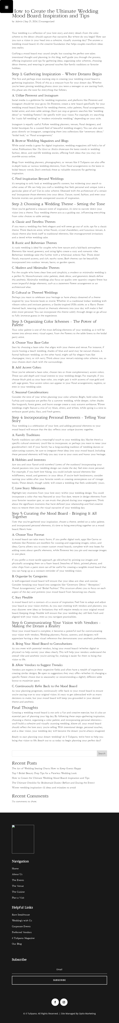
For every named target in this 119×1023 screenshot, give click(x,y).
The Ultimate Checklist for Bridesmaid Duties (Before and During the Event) (53, 782)
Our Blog (17, 943)
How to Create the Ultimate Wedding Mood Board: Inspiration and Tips (50, 778)
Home (15, 868)
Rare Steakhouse (21, 914)
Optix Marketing (87, 1013)
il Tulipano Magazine (24, 938)
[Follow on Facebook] (55, 1002)
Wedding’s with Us (22, 920)
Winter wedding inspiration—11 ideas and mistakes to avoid (44, 787)
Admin (19, 21)
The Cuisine (18, 891)
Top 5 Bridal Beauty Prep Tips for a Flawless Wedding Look (44, 773)
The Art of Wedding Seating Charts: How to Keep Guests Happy (46, 768)
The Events (18, 880)
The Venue (18, 886)
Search (101, 753)
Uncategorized (46, 21)
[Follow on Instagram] (64, 1002)
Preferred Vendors (22, 932)
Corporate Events (21, 926)
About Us (17, 874)
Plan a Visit (18, 897)
